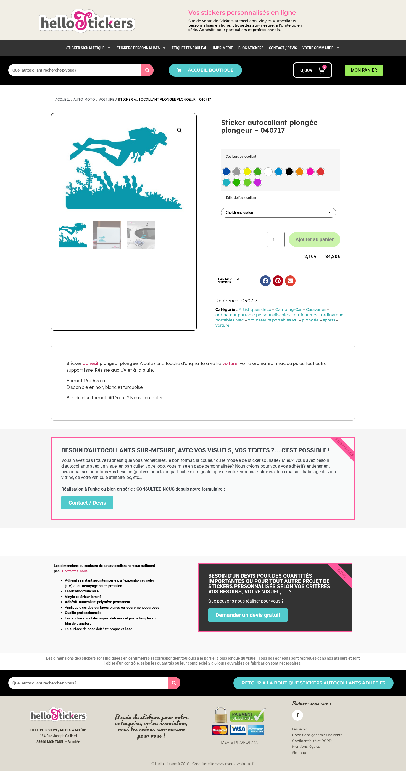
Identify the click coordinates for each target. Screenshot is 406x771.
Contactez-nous (75, 571)
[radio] (226, 172)
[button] (179, 130)
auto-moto (84, 99)
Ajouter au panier (315, 239)
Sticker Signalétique (85, 48)
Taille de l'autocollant (241, 197)
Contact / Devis (283, 48)
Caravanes (316, 309)
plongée (310, 319)
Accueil (62, 99)
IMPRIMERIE (223, 48)
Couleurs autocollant (241, 156)
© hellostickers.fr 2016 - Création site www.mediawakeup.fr (203, 763)
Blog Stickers (250, 48)
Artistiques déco (255, 309)
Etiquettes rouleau (189, 48)
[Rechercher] (147, 70)
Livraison (299, 729)
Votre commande (317, 48)
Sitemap (299, 753)
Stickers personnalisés (138, 48)
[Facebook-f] (297, 715)
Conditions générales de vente (317, 735)
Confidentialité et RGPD (312, 741)
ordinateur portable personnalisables (252, 314)
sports (329, 319)
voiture (106, 99)
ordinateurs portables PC (273, 319)
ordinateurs (305, 314)
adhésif (91, 363)
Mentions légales (306, 746)
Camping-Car (288, 309)
